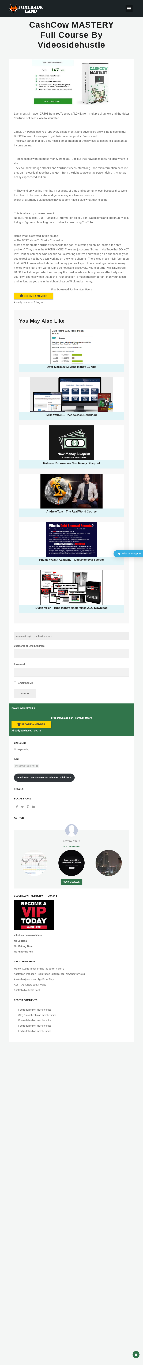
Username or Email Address (29, 646)
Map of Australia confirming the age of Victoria (39, 968)
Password (19, 664)
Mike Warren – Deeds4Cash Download (71, 415)
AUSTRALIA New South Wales (30, 984)
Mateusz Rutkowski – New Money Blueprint (71, 463)
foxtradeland (71, 846)
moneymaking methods (26, 766)
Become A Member (35, 296)
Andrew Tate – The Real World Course (71, 511)
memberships (44, 1009)
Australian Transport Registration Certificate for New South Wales (49, 973)
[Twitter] (22, 807)
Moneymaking (21, 749)
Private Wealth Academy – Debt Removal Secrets (71, 559)
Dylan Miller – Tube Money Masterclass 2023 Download (71, 607)
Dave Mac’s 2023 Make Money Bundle (71, 366)
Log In (39, 302)
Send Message (71, 881)
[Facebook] (17, 807)
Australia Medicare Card (27, 990)
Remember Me (24, 683)
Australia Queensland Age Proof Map (34, 979)
